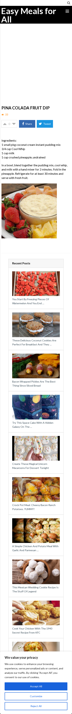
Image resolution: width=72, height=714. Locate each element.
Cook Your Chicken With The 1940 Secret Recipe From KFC (32, 630)
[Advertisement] (36, 67)
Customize (36, 696)
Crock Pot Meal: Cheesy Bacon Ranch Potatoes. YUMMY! (34, 507)
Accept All (36, 686)
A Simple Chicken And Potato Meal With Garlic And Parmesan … (35, 548)
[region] (36, 682)
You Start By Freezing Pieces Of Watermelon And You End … (30, 301)
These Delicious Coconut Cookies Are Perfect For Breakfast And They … (34, 342)
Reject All (36, 706)
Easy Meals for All (28, 15)
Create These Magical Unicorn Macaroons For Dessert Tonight (30, 465)
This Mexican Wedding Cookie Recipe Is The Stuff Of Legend (35, 589)
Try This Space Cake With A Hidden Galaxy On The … (32, 424)
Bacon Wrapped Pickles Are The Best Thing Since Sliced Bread (34, 383)
